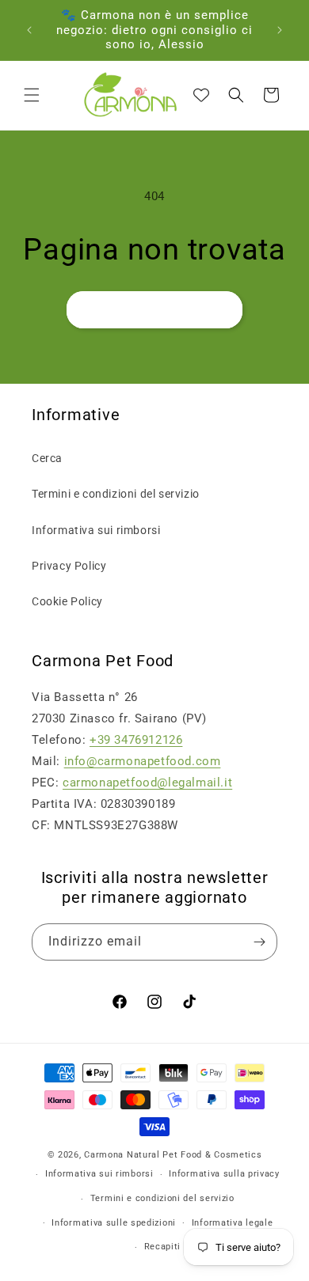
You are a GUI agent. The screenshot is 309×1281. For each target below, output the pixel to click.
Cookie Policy (67, 601)
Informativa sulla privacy (224, 1174)
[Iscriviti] (259, 942)
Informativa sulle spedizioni (114, 1223)
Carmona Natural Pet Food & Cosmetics (172, 1155)
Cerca (47, 458)
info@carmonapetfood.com (142, 761)
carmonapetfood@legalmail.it (147, 782)
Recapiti (162, 1246)
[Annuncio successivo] (279, 30)
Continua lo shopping (154, 310)
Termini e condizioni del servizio (116, 493)
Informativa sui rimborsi (96, 530)
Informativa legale (232, 1223)
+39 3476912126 (136, 740)
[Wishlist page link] (201, 95)
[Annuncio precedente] (29, 30)
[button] (31, 95)
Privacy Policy (69, 565)
